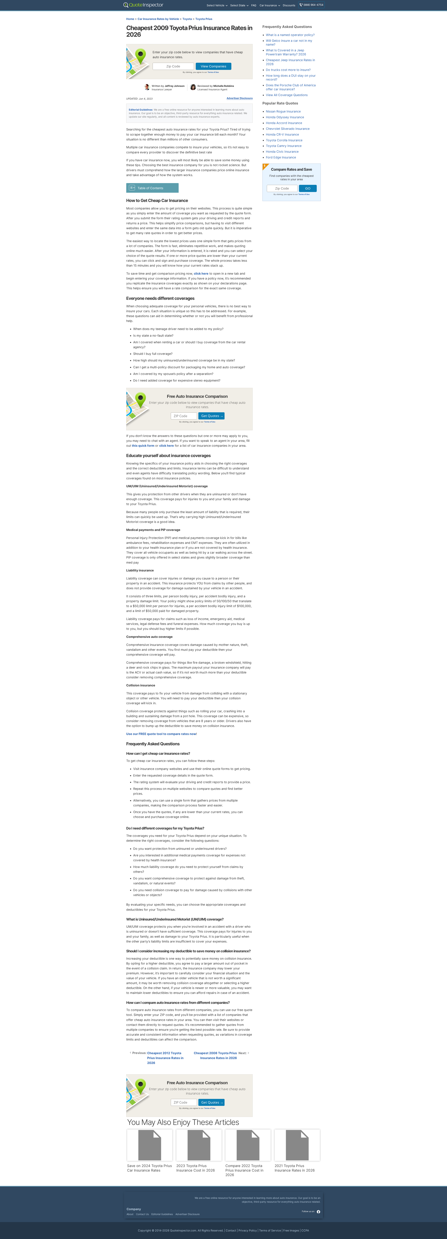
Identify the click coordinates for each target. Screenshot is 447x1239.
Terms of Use (213, 72)
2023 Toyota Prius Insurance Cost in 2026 (195, 1168)
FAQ (253, 5)
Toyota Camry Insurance (284, 146)
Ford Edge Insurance (281, 157)
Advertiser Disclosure (240, 98)
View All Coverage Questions (287, 95)
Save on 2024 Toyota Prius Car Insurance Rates (149, 1168)
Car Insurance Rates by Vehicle (158, 19)
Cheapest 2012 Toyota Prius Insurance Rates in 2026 (165, 1058)
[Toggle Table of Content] (152, 188)
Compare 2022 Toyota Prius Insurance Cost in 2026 (244, 1170)
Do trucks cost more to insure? (288, 70)
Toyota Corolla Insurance (284, 140)
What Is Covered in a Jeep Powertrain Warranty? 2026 (286, 52)
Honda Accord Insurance (284, 123)
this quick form (143, 445)
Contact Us (142, 1214)
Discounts (289, 5)
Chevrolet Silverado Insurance (288, 129)
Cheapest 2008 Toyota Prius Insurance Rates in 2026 (215, 1055)
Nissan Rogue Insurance (283, 111)
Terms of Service (270, 1230)
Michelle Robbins (223, 85)
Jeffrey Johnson (175, 85)
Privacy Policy (248, 1230)
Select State (237, 5)
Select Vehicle (215, 5)
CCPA (305, 1230)
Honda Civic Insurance (282, 151)
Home (130, 19)
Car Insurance (268, 5)
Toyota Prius (203, 19)
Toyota (187, 19)
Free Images (291, 1230)
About (130, 1214)
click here (201, 273)
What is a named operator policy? (290, 35)
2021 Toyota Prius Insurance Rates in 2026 (295, 1168)
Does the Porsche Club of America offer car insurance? (291, 87)
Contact (231, 1230)
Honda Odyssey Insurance (285, 117)
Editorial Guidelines (140, 109)
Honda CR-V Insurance (282, 134)
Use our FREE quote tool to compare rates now (161, 734)
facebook (318, 1212)
